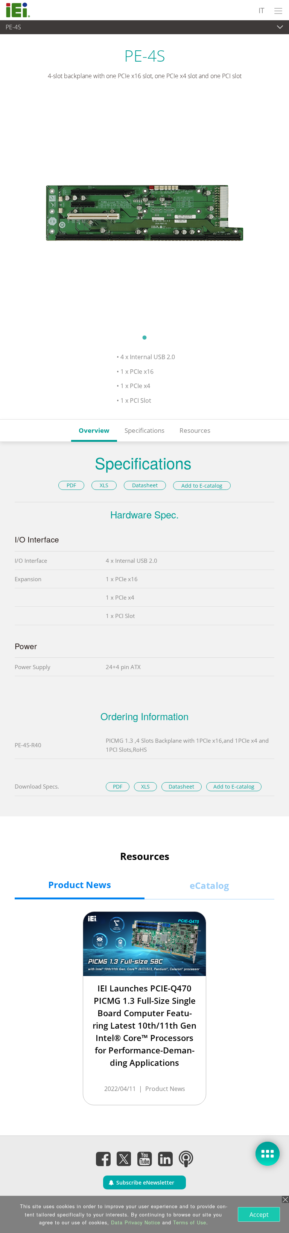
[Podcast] (185, 1159)
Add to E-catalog (201, 485)
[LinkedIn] (165, 1159)
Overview (94, 430)
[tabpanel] (144, 212)
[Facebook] (103, 1159)
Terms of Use (189, 1222)
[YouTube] (144, 1159)
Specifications (144, 430)
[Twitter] (123, 1156)
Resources (194, 430)
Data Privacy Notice (135, 1222)
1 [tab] (144, 337)
